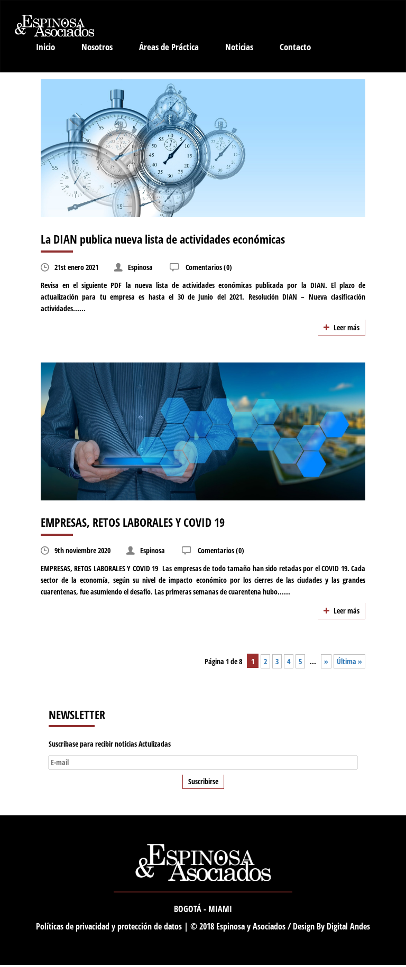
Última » (349, 661)
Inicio (45, 47)
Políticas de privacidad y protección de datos (110, 926)
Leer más (345, 327)
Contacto (295, 47)
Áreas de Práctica (169, 47)
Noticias (239, 47)
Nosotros (97, 47)
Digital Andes (348, 926)
